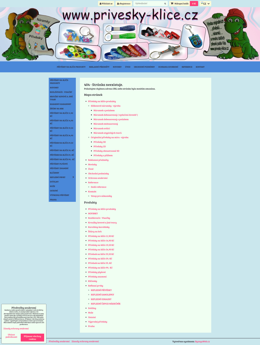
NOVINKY (93, 213)
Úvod (127, 66)
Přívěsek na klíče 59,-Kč (100, 263)
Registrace (125, 3)
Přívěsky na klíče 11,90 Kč (101, 236)
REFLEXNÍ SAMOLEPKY (102, 294)
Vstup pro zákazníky (101, 195)
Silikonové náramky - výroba (106, 105)
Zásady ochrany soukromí (85, 341)
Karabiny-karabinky (99, 227)
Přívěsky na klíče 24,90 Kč (101, 249)
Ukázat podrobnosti (11, 335)
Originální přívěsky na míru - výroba (110, 137)
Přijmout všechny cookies (32, 337)
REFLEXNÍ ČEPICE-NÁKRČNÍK (106, 303)
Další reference (98, 186)
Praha (91, 326)
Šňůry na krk (95, 231)
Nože (90, 312)
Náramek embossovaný (106, 123)
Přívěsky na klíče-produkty (71, 66)
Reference (187, 66)
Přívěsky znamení (97, 276)
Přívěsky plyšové (97, 272)
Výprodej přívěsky (97, 321)
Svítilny (92, 308)
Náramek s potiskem (104, 110)
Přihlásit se (107, 3)
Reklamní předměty (99, 66)
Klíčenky (92, 281)
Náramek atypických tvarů (108, 132)
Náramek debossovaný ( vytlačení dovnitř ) (116, 114)
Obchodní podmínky (144, 66)
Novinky (117, 66)
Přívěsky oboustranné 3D (106, 150)
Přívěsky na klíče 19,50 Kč (101, 245)
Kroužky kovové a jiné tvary (102, 222)
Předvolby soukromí (59, 341)
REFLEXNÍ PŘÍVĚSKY (101, 290)
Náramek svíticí (102, 128)
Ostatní (92, 317)
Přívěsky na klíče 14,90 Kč (101, 240)
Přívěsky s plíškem (103, 155)
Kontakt (200, 66)
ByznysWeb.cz (202, 341)
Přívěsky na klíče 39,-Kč (100, 258)
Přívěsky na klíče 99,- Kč (100, 267)
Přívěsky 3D (100, 141)
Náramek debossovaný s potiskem (111, 119)
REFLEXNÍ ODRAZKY (101, 299)
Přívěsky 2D (100, 146)
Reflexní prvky (95, 285)
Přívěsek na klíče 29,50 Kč (101, 254)
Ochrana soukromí (168, 66)
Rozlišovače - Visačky (99, 217)
